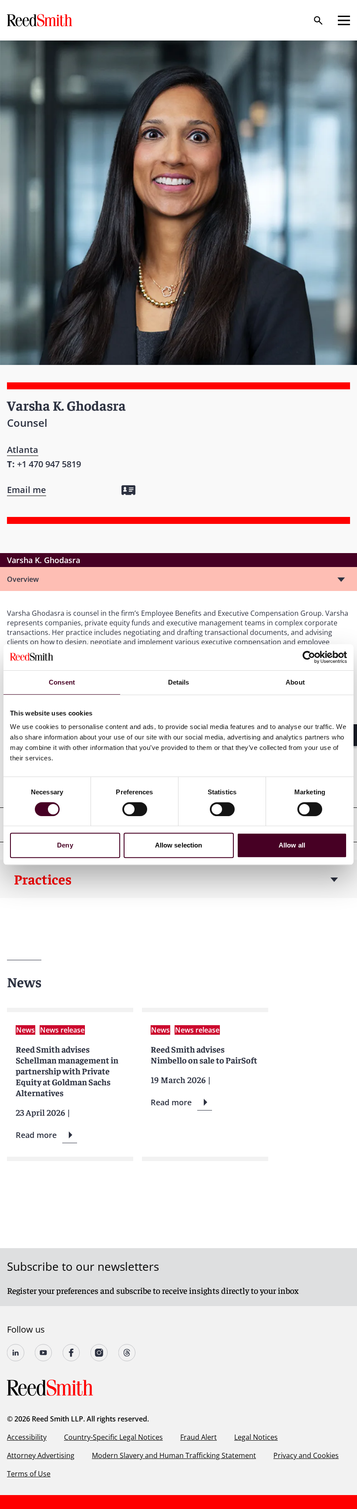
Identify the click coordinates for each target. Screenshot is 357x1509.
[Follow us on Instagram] (99, 1352)
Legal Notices (256, 1437)
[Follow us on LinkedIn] (15, 1352)
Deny (65, 845)
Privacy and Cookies (306, 1455)
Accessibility (27, 1437)
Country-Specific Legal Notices (113, 1437)
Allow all (292, 845)
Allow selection (178, 845)
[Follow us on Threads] (127, 1352)
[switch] (134, 809)
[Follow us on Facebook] (71, 1352)
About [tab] (295, 682)
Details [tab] (178, 682)
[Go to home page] (40, 20)
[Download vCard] (128, 490)
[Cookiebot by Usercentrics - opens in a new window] (309, 657)
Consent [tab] (62, 682)
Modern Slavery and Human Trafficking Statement (174, 1455)
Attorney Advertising (40, 1455)
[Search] (318, 20)
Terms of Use (29, 1474)
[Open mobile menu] (344, 20)
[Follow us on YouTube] (43, 1352)
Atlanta (22, 450)
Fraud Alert (198, 1437)
